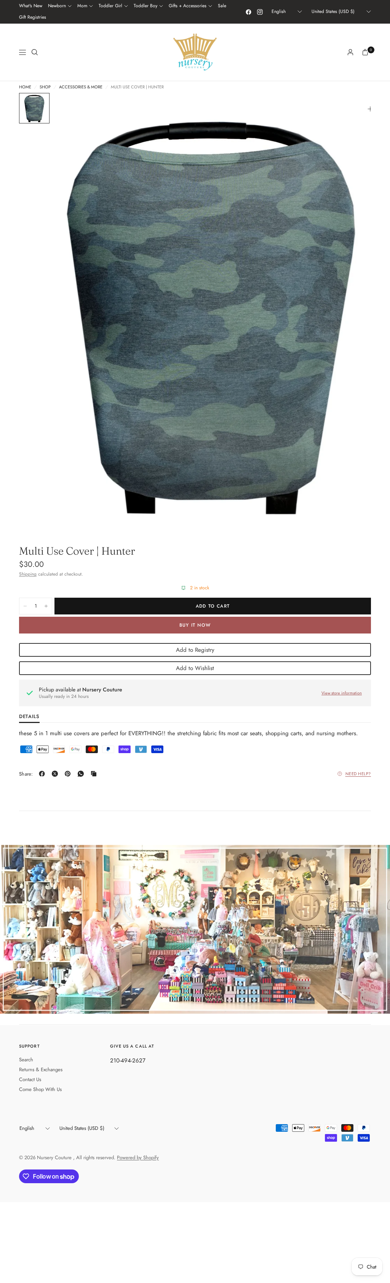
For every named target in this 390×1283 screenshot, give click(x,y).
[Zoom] (370, 109)
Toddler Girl (110, 5)
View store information (341, 693)
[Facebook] (248, 12)
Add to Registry (195, 650)
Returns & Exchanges (40, 1069)
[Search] (35, 52)
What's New (30, 5)
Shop (45, 87)
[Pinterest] (69, 773)
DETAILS (29, 717)
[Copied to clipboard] (95, 773)
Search (26, 1059)
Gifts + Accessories (187, 5)
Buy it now (195, 625)
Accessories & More (80, 87)
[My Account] (350, 52)
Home (25, 87)
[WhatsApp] (82, 773)
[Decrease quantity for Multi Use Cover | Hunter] (25, 606)
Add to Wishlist (195, 668)
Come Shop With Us (40, 1089)
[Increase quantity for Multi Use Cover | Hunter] (46, 606)
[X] (56, 773)
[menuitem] (30, 6)
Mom (82, 5)
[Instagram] (259, 12)
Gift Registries (32, 17)
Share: (26, 773)
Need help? (358, 773)
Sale (222, 5)
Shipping (28, 574)
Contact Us (30, 1079)
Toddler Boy (145, 5)
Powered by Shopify (138, 1157)
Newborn (57, 5)
